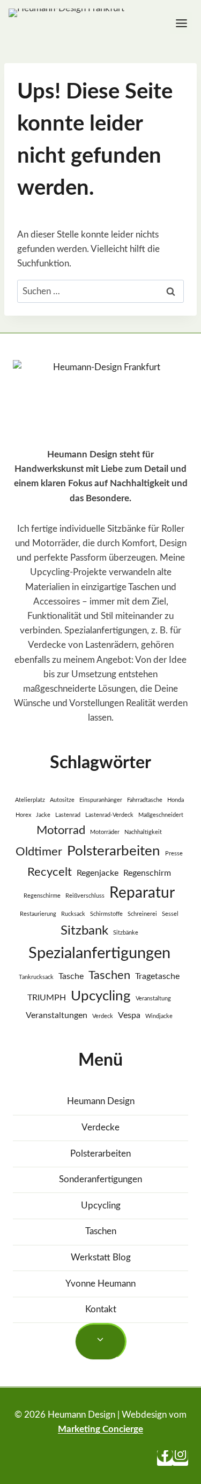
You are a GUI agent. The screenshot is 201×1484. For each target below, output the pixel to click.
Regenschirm (147, 873)
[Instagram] (180, 1458)
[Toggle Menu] (181, 23)
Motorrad (60, 830)
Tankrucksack (36, 977)
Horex (23, 815)
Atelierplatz (30, 800)
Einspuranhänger (100, 800)
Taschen (109, 975)
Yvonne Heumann (100, 1283)
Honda (175, 800)
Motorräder (105, 832)
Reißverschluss (85, 896)
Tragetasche (157, 976)
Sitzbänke (125, 933)
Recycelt (49, 872)
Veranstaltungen (56, 1015)
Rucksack (73, 914)
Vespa (129, 1015)
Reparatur (142, 893)
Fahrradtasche (144, 800)
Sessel (170, 914)
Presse (174, 853)
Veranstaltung (153, 998)
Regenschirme (42, 896)
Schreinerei (142, 914)
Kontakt (100, 1309)
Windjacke (159, 1016)
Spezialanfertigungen (99, 953)
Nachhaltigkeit (143, 832)
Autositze (62, 800)
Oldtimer (39, 852)
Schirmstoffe (106, 914)
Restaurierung (38, 914)
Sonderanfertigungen (100, 1179)
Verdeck (102, 1016)
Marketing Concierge (100, 1429)
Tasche (71, 976)
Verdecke (100, 1127)
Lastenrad (67, 815)
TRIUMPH (46, 997)
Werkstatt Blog (101, 1257)
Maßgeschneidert (160, 815)
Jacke (43, 815)
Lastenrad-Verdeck (109, 815)
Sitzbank (84, 930)
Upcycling (101, 996)
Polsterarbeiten (113, 851)
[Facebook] (165, 1458)
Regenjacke (97, 873)
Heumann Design (101, 1101)
